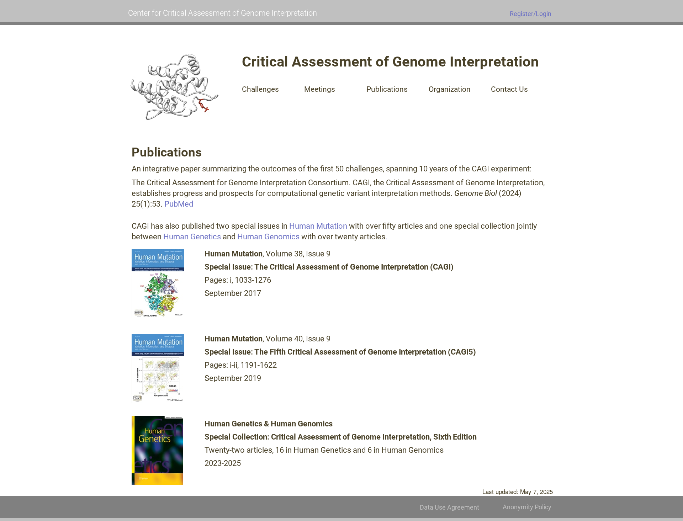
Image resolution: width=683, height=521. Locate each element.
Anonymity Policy (527, 507)
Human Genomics (268, 236)
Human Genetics (192, 236)
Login (543, 13)
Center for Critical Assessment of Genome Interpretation (222, 13)
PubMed (178, 204)
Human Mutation (318, 226)
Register (521, 13)
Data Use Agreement (449, 507)
